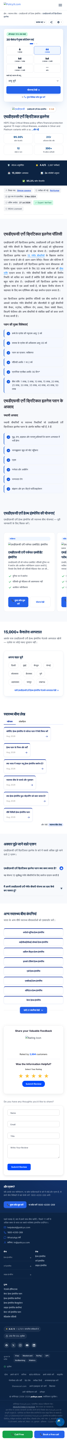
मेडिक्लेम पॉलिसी (10, 1316)
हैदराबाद (29, 673)
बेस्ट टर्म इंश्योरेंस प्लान (12, 1312)
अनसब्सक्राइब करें (51, 1380)
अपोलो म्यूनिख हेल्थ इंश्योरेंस (33, 932)
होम (5, 13)
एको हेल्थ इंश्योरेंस (33, 971)
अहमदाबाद (15, 682)
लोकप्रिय (22, 721)
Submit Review (33, 1084)
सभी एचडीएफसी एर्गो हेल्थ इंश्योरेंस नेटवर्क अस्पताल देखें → (36, 690)
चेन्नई (48, 665)
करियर (23, 1374)
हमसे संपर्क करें (48, 1374)
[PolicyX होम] (15, 5)
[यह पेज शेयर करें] (51, 22)
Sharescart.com (19, 1386)
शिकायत (52, 1386)
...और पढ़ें (35, 129)
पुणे (41, 673)
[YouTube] (27, 1345)
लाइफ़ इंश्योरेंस (40, 1265)
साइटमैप (60, 1374)
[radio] (19, 50)
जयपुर (29, 682)
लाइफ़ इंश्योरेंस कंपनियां (13, 1307)
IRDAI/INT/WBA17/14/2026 (24, 1407)
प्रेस (6, 1374)
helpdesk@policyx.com (18, 1227)
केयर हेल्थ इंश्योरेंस (33, 1000)
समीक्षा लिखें (37, 1380)
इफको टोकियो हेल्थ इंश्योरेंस (33, 961)
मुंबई (24, 665)
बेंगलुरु (36, 665)
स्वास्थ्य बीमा (12, 13)
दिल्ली (13, 665)
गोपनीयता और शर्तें (15, 1380)
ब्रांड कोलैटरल (34, 1374)
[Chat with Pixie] (60, 1422)
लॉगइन (42, 1392)
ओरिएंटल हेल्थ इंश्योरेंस (33, 990)
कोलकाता (14, 673)
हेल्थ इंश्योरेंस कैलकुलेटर (13, 1303)
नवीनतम (10, 721)
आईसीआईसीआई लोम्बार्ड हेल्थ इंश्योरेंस (33, 942)
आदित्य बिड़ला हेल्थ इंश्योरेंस (33, 952)
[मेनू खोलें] (60, 5)
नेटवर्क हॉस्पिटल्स (10, 1289)
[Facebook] (6, 1345)
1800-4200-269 (15, 1232)
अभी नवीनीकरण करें (29, 1392)
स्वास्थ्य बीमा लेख (56, 825)
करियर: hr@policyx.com (18, 1242)
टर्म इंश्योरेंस (39, 1261)
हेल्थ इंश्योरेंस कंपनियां (12, 1298)
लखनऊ (42, 682)
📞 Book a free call (49, 1434)
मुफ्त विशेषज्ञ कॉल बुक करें (36, 97)
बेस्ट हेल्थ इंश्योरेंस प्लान (13, 1293)
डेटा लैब (27, 1380)
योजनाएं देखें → (33, 89)
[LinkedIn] (34, 1345)
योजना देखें (40, 602)
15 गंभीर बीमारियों (36, 255)
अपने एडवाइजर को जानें (37, 1386)
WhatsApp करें (14, 1237)
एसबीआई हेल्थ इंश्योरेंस (33, 981)
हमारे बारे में (14, 1374)
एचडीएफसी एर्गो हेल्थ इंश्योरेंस (30, 13)
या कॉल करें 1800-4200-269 (42, 1204)
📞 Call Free (17, 1434)
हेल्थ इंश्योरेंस (40, 1256)
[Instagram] (20, 1345)
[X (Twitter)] (13, 1345)
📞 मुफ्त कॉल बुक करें (18, 602)
